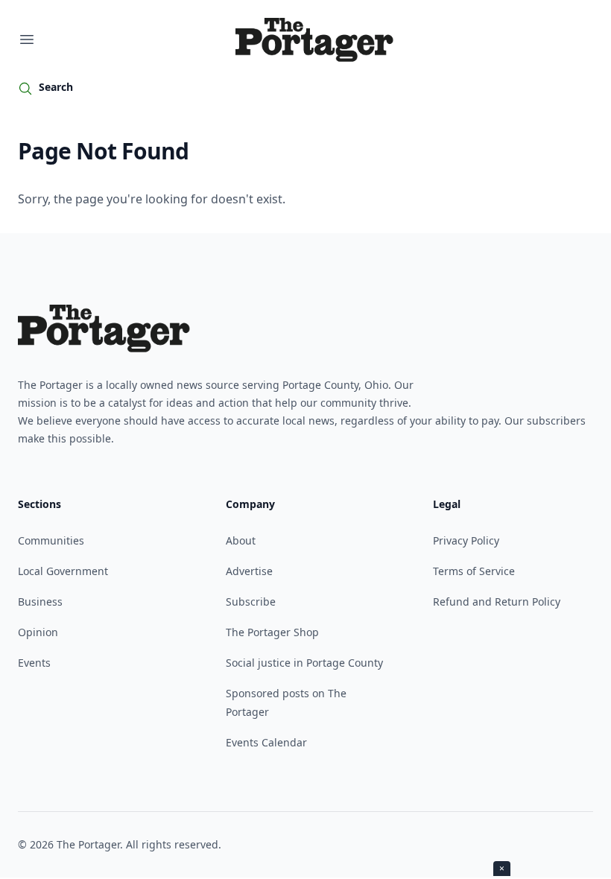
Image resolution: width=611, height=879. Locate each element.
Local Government (63, 571)
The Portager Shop (272, 632)
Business (40, 601)
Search (56, 87)
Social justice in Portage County (304, 663)
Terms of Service (474, 571)
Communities (51, 540)
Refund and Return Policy (496, 601)
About (241, 540)
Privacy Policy (466, 540)
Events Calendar (266, 742)
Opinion (38, 632)
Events (34, 663)
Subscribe (251, 601)
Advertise (249, 571)
